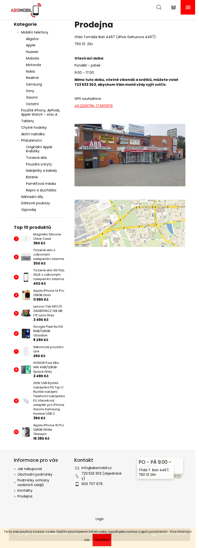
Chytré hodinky (34, 127)
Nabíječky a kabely (41, 170)
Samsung (34, 84)
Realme (32, 77)
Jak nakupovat (29, 468)
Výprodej (28, 209)
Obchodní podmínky (34, 474)
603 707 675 (92, 483)
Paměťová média (41, 183)
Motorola (33, 64)
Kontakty (25, 490)
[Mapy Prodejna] (130, 223)
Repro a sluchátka (41, 190)
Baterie (32, 177)
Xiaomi (32, 97)
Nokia (30, 71)
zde (86, 540)
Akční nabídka (33, 134)
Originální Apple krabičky (39, 149)
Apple (30, 45)
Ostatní (32, 104)
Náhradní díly (32, 196)
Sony (30, 90)
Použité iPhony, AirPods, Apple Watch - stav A (40, 112)
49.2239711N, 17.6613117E (94, 105)
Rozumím (102, 540)
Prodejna (24, 496)
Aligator (32, 38)
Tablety (27, 121)
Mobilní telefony (34, 32)
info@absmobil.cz (97, 467)
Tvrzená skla (36, 157)
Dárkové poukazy (35, 203)
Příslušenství (31, 140)
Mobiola (32, 58)
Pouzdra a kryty (39, 164)
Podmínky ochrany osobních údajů (33, 482)
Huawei (32, 51)
